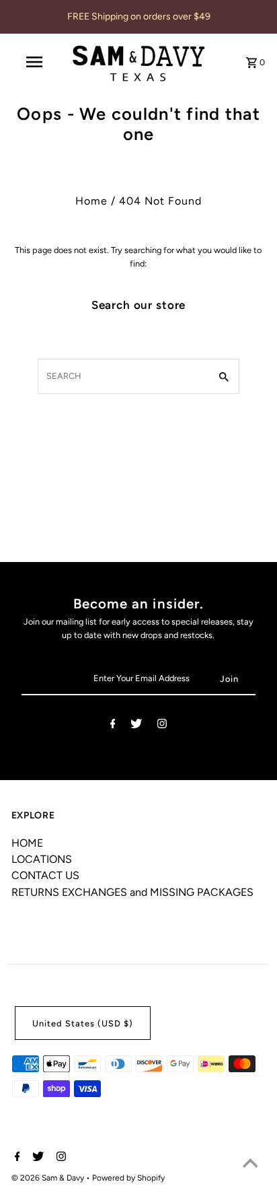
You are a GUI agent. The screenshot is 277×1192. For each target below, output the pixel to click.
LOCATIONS (41, 859)
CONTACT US (45, 875)
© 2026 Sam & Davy (48, 1178)
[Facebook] (113, 726)
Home (91, 201)
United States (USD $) (82, 1023)
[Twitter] (136, 726)
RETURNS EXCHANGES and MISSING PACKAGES (132, 892)
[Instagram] (162, 726)
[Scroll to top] (250, 1165)
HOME (27, 843)
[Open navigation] (35, 62)
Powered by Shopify (128, 1178)
